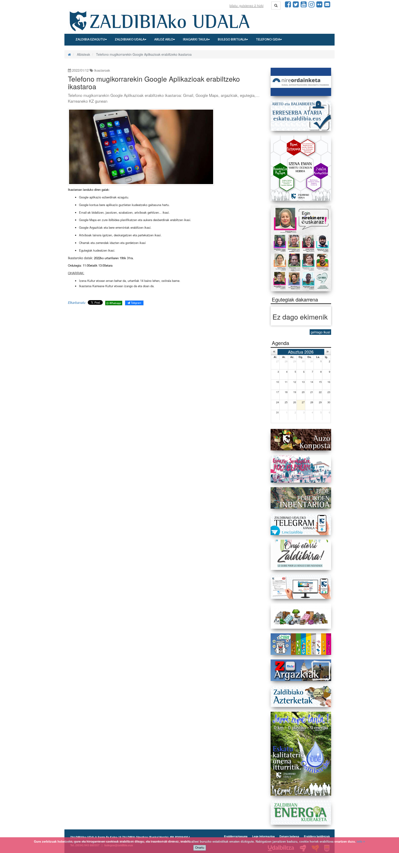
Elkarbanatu (76, 302)
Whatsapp (115, 303)
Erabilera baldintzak (317, 836)
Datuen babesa (289, 836)
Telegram (135, 303)
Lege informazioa (263, 836)
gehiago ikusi (320, 332)
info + (361, 841)
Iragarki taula (195, 39)
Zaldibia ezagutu (90, 39)
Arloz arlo (163, 39)
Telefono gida (268, 39)
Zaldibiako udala (130, 39)
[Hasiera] (69, 54)
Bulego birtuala (232, 39)
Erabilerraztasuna (236, 836)
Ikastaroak (102, 70)
